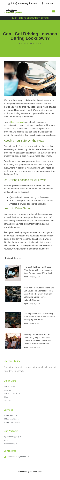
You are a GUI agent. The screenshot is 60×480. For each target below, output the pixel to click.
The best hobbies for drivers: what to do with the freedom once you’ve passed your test (38, 270)
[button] (53, 11)
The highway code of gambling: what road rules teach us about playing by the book (39, 316)
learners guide (18, 122)
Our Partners (11, 431)
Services (8, 410)
